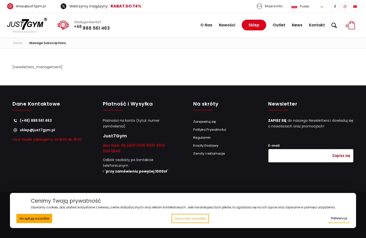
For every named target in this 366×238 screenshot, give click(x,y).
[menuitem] (28, 6)
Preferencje (339, 218)
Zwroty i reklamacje (209, 153)
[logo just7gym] (27, 25)
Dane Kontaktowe (36, 104)
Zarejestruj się (204, 121)
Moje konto (274, 6)
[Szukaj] (334, 25)
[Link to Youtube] (355, 6)
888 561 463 (92, 27)
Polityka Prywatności (209, 129)
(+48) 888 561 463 (36, 120)
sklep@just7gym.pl (31, 6)
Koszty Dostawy (205, 145)
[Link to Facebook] (335, 6)
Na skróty (206, 104)
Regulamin (202, 137)
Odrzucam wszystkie (190, 218)
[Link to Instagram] (345, 6)
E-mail (274, 145)
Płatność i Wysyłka (128, 104)
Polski (304, 6)
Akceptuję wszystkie (34, 218)
